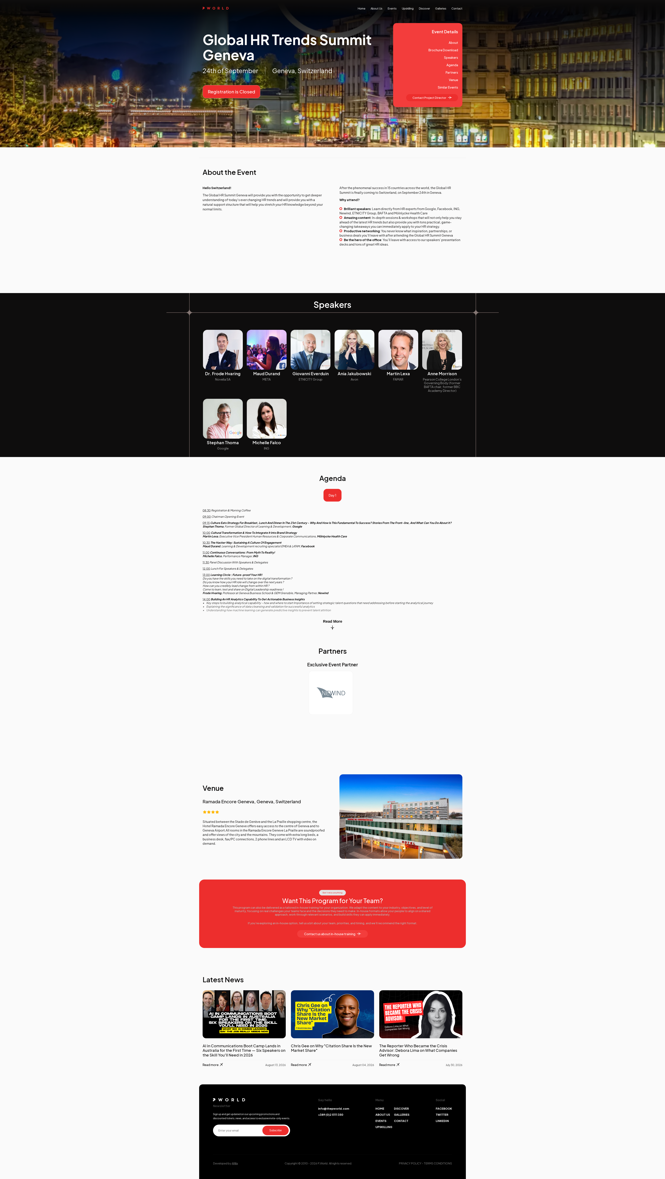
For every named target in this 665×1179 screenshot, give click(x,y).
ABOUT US (382, 1114)
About (453, 43)
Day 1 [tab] (332, 495)
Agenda (452, 65)
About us (376, 8)
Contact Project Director (429, 97)
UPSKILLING (383, 1127)
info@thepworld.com (333, 1108)
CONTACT (401, 1121)
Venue (453, 80)
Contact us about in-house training (329, 934)
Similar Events (448, 87)
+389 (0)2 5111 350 (330, 1114)
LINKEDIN (442, 1121)
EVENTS (380, 1121)
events (392, 8)
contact (456, 8)
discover (424, 8)
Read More (332, 621)
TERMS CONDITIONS (438, 1163)
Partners (452, 72)
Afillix (235, 1163)
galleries (440, 8)
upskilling (408, 8)
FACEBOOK (444, 1108)
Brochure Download (443, 50)
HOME (379, 1108)
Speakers (451, 57)
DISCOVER (401, 1108)
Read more (211, 1065)
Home (361, 8)
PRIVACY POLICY (410, 1163)
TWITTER (442, 1114)
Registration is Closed (231, 91)
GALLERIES (401, 1114)
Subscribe (275, 1130)
